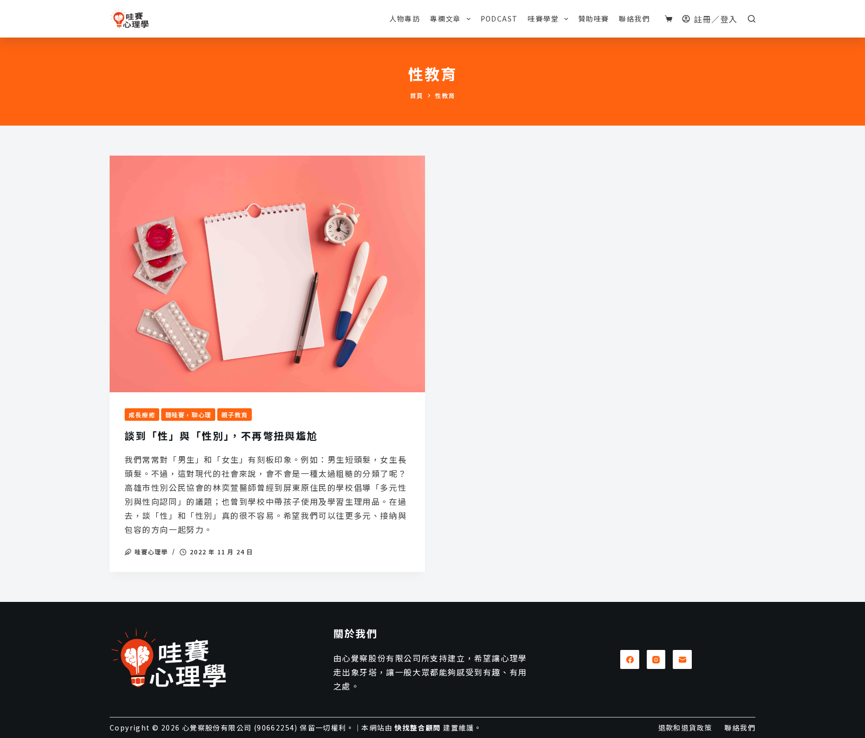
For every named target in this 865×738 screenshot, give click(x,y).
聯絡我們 (634, 19)
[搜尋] (751, 19)
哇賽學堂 (543, 19)
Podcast (499, 19)
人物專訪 (404, 19)
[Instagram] (656, 659)
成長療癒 (142, 414)
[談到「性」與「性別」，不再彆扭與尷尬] (267, 274)
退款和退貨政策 (685, 727)
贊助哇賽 (593, 19)
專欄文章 (445, 19)
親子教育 (234, 414)
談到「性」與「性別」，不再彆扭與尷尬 (221, 435)
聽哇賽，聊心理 (188, 414)
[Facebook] (629, 659)
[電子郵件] (682, 659)
